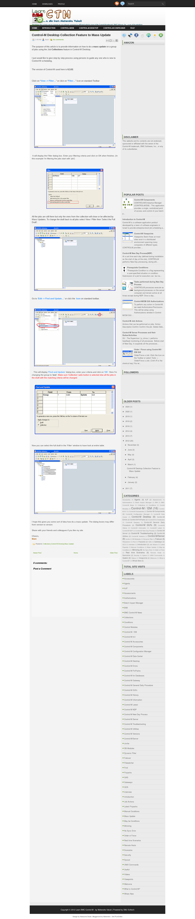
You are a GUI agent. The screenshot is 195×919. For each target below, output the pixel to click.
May (130, 454)
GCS (124, 544)
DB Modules (136, 539)
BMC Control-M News (133, 612)
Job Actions (154, 544)
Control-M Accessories (136, 511)
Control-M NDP (127, 531)
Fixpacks (141, 542)
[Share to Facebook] (116, 40)
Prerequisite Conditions (137, 267)
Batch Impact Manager (143, 502)
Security (136, 555)
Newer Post (37, 553)
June (130, 449)
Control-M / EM (141, 508)
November (132, 444)
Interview (132, 544)
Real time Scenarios (135, 552)
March (130, 464)
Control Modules (131, 627)
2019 (127, 416)
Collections (47, 544)
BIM (156, 502)
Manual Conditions (137, 547)
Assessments (157, 500)
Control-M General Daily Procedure (138, 685)
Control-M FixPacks (137, 519)
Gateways (158, 542)
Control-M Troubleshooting (142, 533)
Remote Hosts (155, 553)
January (131, 482)
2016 (127, 426)
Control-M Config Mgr (114, 28)
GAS (150, 542)
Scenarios (126, 555)
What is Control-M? (132, 888)
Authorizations (127, 502)
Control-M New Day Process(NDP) (137, 253)
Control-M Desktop (88, 28)
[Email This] (107, 40)
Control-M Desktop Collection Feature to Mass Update (71, 35)
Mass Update (69, 544)
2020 (127, 411)
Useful (125, 558)
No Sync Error (147, 550)
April (130, 459)
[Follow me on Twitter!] (122, 5)
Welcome (153, 558)
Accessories (126, 500)
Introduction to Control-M (133, 219)
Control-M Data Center (133, 656)
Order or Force (160, 550)
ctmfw (128, 539)
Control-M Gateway (133, 522)
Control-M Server (131, 719)
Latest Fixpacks (130, 806)
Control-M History (131, 695)
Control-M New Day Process (144, 531)
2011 (127, 488)
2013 (127, 435)
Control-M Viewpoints (143, 233)
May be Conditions (132, 821)
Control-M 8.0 (129, 636)
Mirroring (135, 549)
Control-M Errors (131, 665)
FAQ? (132, 28)
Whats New (136, 561)
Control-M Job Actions (132, 321)
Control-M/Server (156, 535)
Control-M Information (138, 528)
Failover (158, 539)
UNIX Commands (156, 555)
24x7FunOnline (117, 916)
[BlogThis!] (110, 40)
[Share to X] (113, 40)
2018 (127, 421)
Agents (137, 499)
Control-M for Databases (156, 520)
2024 (127, 406)
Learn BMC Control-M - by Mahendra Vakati (94, 909)
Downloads (47, 4)
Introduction (48, 28)
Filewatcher (126, 542)
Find (134, 542)
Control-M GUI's (144, 524)
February (132, 477)
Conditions (152, 505)
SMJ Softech (128, 909)
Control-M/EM (67, 28)
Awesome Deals (85, 916)
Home (34, 4)
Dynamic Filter (148, 539)
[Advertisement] (143, 89)
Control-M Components (144, 199)
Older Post (113, 553)
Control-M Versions (138, 536)
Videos (133, 558)
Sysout (144, 555)
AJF (146, 499)
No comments (58, 40)
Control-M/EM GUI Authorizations (149, 301)
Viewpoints (143, 558)
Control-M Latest (156, 528)
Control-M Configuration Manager (138, 514)
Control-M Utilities (131, 729)
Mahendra (106, 916)
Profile (61, 4)
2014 (127, 431)
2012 (127, 440)
